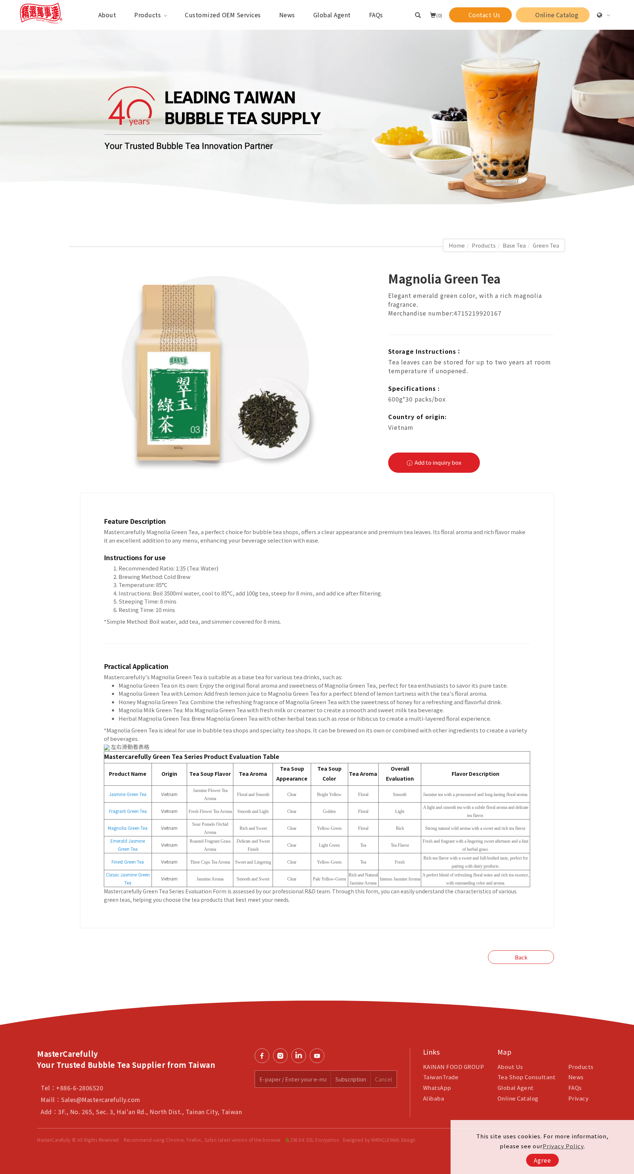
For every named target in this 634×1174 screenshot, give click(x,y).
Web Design (403, 1140)
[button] (418, 14)
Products (147, 14)
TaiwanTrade (441, 1077)
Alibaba (433, 1098)
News (287, 14)
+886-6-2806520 (79, 1087)
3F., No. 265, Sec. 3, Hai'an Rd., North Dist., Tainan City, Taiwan (150, 1111)
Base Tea (514, 245)
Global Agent (332, 14)
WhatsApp (437, 1087)
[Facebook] (264, 1055)
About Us (510, 1066)
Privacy (578, 1098)
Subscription (350, 1079)
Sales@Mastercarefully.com (101, 1099)
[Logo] (41, 12)
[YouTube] (319, 1055)
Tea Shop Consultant (527, 1077)
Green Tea (546, 245)
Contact (623, 803)
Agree (542, 1160)
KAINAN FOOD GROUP (453, 1066)
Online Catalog (518, 1098)
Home (457, 245)
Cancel (383, 1079)
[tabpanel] (317, 117)
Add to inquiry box (437, 462)
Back (521, 957)
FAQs (376, 14)
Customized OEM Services (223, 14)
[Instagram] (282, 1055)
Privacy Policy (563, 1146)
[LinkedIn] (300, 1055)
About (107, 14)
